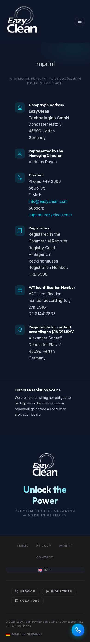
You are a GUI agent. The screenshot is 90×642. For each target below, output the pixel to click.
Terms (23, 545)
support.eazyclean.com (50, 215)
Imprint (66, 545)
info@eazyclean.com (48, 201)
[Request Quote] (78, 630)
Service (27, 591)
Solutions (30, 600)
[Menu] (79, 21)
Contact (45, 557)
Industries (61, 591)
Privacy (43, 545)
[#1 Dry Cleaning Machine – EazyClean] (22, 22)
